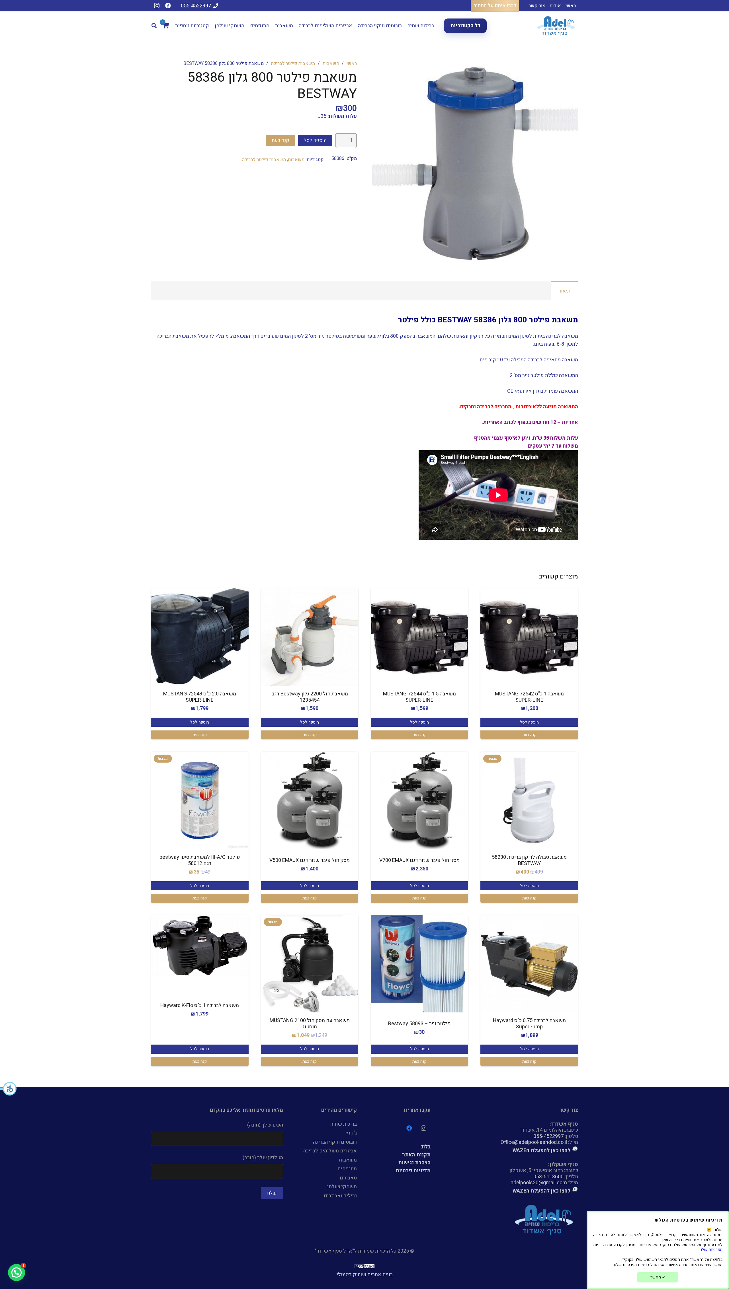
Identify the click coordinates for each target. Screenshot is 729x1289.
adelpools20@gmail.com (539, 1183)
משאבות (331, 63)
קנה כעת (280, 140)
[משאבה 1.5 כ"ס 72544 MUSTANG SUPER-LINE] (419, 637)
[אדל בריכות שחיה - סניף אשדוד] (556, 25)
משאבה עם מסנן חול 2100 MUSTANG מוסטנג (310, 1024)
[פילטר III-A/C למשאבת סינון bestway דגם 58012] (200, 800)
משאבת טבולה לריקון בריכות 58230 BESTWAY (529, 860)
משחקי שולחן (342, 1187)
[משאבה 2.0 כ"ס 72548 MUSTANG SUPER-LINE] (200, 637)
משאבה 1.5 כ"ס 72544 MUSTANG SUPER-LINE (419, 697)
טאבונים (348, 1178)
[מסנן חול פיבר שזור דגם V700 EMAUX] (419, 800)
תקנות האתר (416, 1155)
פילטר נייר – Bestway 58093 (419, 1024)
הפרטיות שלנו (710, 1250)
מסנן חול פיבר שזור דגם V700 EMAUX (419, 860)
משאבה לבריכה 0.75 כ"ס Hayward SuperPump (529, 1024)
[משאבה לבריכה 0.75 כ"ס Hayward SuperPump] (529, 964)
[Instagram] (156, 5)
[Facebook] (168, 5)
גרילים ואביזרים (340, 1196)
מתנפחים (347, 1169)
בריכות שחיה (343, 1124)
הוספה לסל (315, 140)
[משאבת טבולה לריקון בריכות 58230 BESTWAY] (529, 800)
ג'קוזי (351, 1133)
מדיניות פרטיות (413, 1171)
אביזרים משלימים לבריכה (330, 1151)
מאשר (657, 1277)
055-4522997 (548, 1136)
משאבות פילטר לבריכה (293, 63)
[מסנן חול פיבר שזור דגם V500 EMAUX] (310, 800)
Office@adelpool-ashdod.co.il (534, 1142)
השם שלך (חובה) (265, 1125)
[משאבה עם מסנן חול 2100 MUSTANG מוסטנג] (310, 964)
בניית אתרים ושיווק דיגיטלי (365, 1274)
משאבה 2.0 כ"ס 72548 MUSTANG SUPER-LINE (199, 697)
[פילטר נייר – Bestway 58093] (419, 964)
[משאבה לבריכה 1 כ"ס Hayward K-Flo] (200, 945)
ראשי (352, 63)
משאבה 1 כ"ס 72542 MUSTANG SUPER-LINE (529, 697)
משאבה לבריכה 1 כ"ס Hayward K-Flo (199, 1005)
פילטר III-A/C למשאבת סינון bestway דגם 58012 (199, 860)
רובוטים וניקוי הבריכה (335, 1142)
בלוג (426, 1147)
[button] (8, 1089)
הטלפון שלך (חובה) (263, 1158)
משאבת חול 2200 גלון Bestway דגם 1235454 (309, 697)
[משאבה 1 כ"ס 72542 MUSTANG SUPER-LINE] (529, 637)
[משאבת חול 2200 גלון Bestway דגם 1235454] (310, 637)
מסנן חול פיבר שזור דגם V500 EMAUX (309, 860)
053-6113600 (548, 1177)
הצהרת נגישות (414, 1163)
